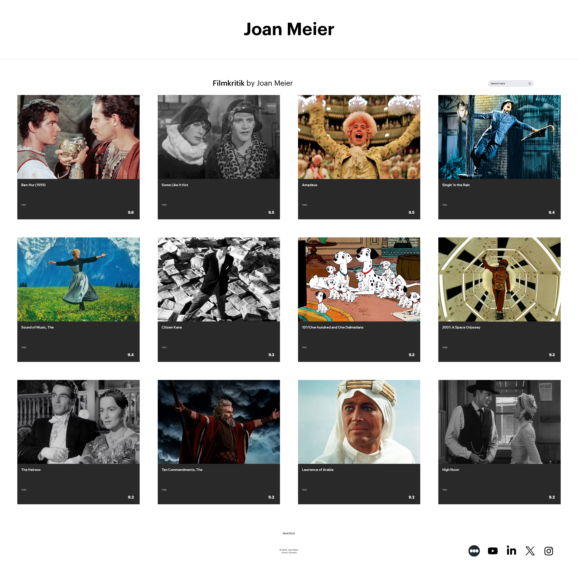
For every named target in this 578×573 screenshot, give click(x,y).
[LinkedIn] (511, 551)
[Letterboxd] (474, 551)
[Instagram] (549, 551)
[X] (530, 551)
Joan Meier (289, 29)
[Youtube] (493, 551)
